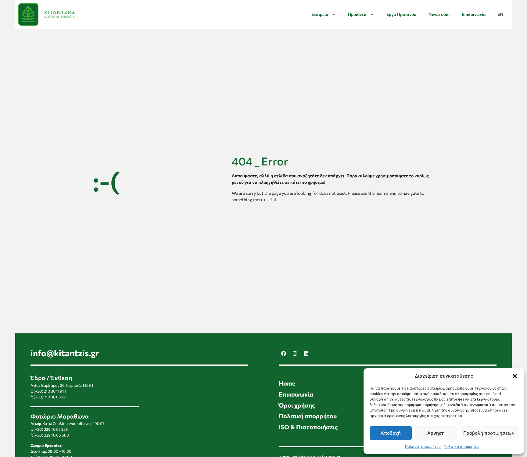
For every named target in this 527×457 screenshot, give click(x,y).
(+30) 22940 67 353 (51, 429)
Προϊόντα (357, 14)
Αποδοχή (391, 433)
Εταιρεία (319, 14)
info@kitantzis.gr (64, 353)
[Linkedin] (306, 353)
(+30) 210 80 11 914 (50, 391)
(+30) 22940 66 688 (51, 435)
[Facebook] (284, 353)
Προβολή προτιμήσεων (488, 433)
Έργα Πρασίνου (401, 14)
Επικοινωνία (474, 14)
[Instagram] (295, 353)
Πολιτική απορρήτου (423, 446)
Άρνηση (436, 433)
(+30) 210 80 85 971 (50, 396)
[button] (515, 376)
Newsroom (439, 14)
